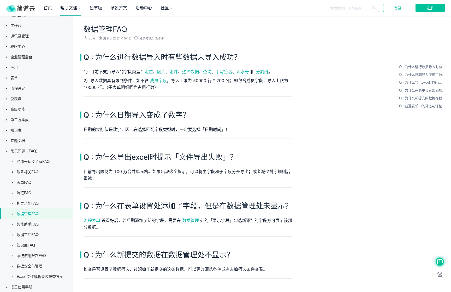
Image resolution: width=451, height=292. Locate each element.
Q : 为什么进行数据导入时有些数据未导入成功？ (422, 66)
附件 (174, 71)
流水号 (242, 71)
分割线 (262, 71)
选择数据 (190, 71)
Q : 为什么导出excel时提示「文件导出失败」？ (422, 82)
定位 (149, 71)
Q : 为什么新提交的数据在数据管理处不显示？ (422, 97)
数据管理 (190, 220)
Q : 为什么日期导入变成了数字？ (422, 74)
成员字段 (158, 80)
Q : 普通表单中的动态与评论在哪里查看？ (422, 105)
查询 (207, 71)
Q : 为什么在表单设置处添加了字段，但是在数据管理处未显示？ (422, 90)
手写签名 (224, 71)
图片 (161, 71)
